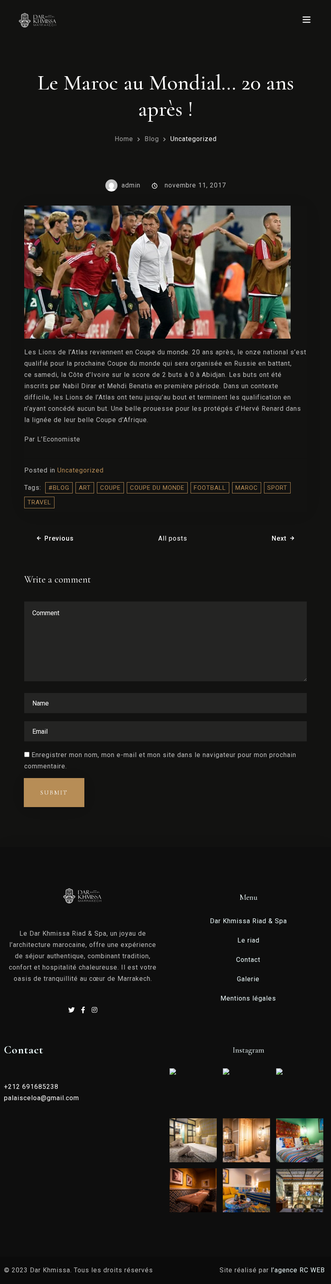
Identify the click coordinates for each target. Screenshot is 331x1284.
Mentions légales (248, 998)
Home (124, 139)
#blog (58, 487)
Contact (248, 960)
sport (277, 487)
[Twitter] (72, 1010)
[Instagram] (95, 1010)
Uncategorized (80, 470)
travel (39, 502)
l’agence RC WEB (299, 1270)
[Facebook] (84, 1010)
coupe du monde (157, 487)
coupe (110, 487)
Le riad (248, 940)
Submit (54, 792)
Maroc (246, 487)
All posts (172, 538)
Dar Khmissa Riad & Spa (248, 921)
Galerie (248, 979)
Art (85, 487)
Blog (152, 139)
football (210, 487)
